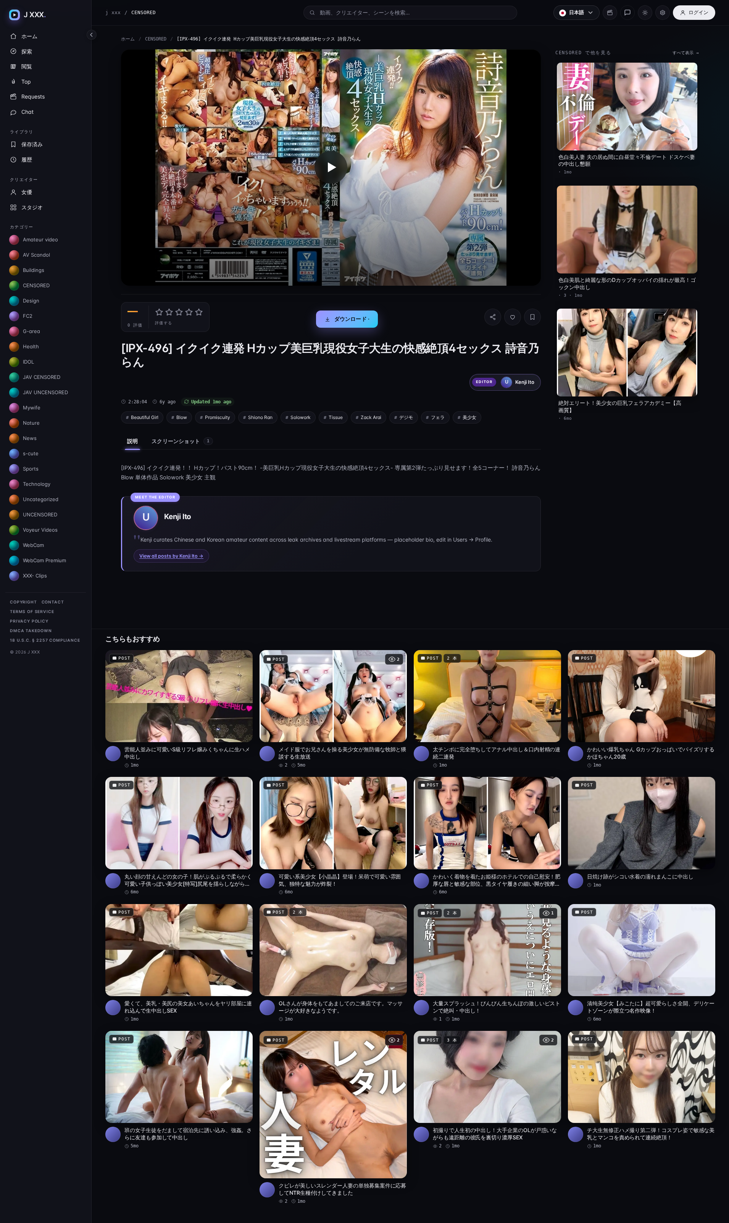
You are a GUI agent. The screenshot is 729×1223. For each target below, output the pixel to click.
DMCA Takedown (31, 630)
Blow (181, 417)
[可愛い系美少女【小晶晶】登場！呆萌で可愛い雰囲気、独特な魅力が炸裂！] (333, 836)
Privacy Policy (29, 621)
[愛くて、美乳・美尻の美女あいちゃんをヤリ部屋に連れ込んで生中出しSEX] (179, 963)
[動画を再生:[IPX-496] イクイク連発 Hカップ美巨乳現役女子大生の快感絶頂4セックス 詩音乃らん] (331, 167)
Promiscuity (217, 417)
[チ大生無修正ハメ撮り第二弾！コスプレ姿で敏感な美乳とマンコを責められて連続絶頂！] (641, 1090)
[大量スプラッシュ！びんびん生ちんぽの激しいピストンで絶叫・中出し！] (487, 963)
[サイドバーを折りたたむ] (92, 35)
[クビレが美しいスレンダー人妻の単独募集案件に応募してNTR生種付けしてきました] (333, 1118)
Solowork (300, 417)
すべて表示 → (686, 52)
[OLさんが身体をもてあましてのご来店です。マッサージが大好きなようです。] (333, 963)
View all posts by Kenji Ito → (171, 556)
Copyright (23, 602)
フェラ (438, 417)
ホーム (128, 39)
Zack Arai (371, 417)
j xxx (113, 12)
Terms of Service (32, 611)
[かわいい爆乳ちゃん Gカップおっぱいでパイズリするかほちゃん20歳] (641, 709)
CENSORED (155, 39)
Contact (53, 602)
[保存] (532, 317)
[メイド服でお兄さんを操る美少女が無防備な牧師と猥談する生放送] (333, 709)
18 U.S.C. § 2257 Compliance (45, 640)
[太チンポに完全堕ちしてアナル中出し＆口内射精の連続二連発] (487, 709)
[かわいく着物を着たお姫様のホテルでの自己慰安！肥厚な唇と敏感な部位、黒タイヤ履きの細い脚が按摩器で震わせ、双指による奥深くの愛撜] (487, 836)
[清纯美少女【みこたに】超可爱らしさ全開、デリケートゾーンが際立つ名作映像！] (641, 963)
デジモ (406, 417)
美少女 (469, 417)
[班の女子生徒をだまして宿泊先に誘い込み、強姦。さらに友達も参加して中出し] (179, 1090)
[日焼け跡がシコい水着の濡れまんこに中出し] (641, 832)
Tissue (336, 417)
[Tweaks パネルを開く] (662, 12)
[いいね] (512, 317)
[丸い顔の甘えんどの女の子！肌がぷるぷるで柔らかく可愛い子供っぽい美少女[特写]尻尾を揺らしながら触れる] (179, 836)
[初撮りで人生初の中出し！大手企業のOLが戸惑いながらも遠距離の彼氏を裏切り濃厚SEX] (487, 1090)
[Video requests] (610, 12)
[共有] (492, 317)
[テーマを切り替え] (645, 12)
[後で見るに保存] (243, 658)
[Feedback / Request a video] (627, 12)
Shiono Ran (260, 417)
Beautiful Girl (144, 417)
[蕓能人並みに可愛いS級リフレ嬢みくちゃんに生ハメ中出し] (179, 709)
